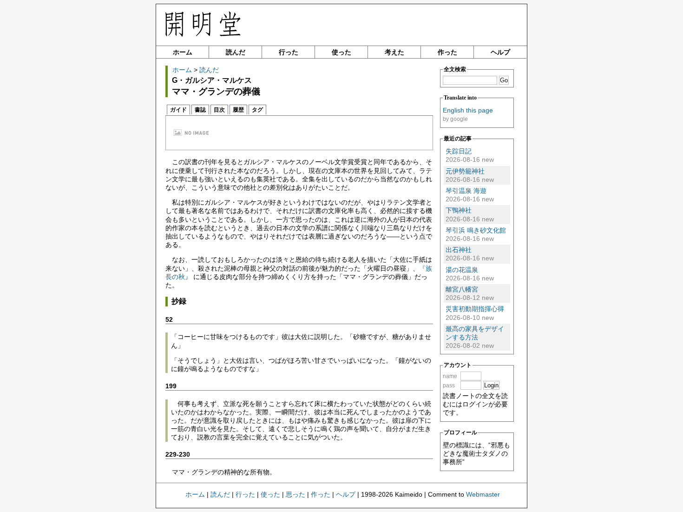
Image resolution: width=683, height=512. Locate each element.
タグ (257, 109)
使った (341, 52)
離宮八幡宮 (462, 289)
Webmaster (483, 494)
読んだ (235, 52)
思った (295, 494)
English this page (468, 110)
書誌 (200, 109)
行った (288, 52)
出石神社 (459, 249)
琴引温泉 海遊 (466, 190)
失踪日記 (459, 151)
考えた (394, 52)
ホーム (182, 52)
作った (447, 52)
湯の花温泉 (462, 269)
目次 (219, 109)
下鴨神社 (459, 210)
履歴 (238, 109)
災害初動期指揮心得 (475, 309)
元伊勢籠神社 (465, 171)
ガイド (178, 109)
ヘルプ (500, 52)
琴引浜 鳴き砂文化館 (476, 230)
